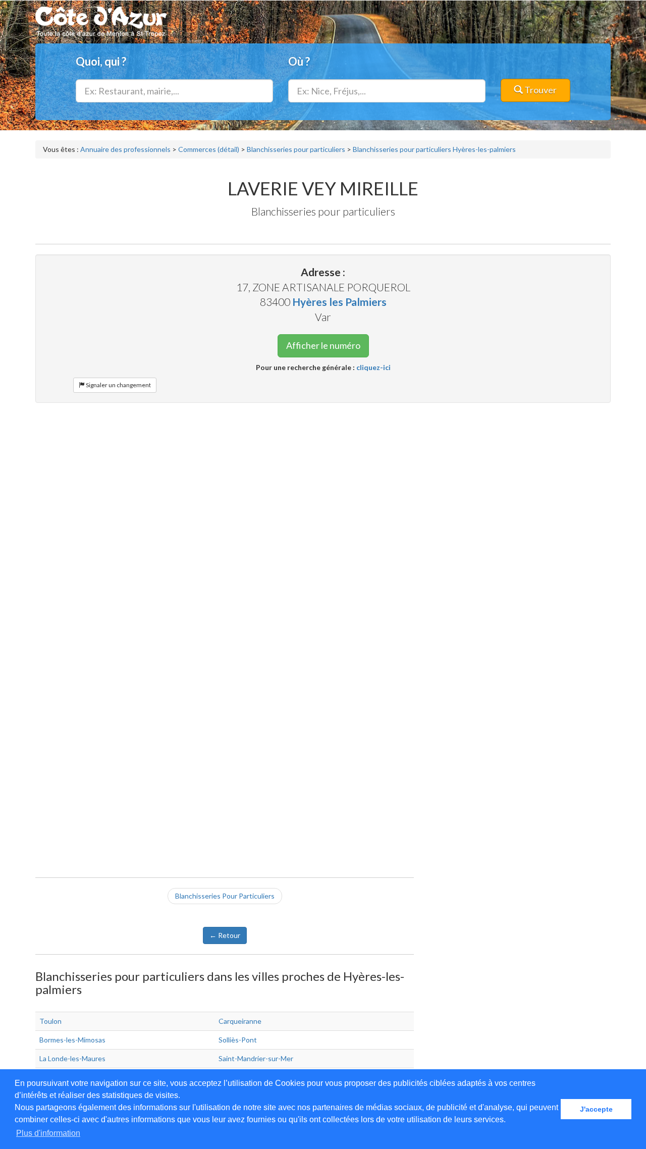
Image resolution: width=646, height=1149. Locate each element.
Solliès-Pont (238, 1039)
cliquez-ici (373, 367)
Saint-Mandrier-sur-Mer (256, 1058)
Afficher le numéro (323, 345)
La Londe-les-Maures (72, 1058)
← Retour (224, 935)
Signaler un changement (118, 385)
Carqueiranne (240, 1021)
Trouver (540, 89)
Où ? (299, 61)
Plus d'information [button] (48, 1133)
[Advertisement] (323, 483)
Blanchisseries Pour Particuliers (225, 896)
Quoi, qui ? (101, 61)
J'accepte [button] (596, 1109)
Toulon (50, 1021)
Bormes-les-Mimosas (72, 1039)
